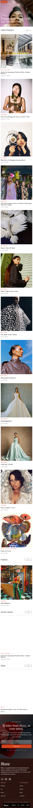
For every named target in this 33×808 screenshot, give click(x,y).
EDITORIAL (4, 289)
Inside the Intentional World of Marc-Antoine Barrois (15, 72)
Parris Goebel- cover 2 (8, 507)
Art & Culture (5, 70)
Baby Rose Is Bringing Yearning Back (13, 160)
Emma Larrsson (6, 551)
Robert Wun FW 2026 (8, 248)
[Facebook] (6, 779)
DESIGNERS (4, 419)
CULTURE (3, 505)
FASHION (3, 601)
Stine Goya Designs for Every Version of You (15, 117)
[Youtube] (9, 779)
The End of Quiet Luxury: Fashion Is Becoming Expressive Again (16, 204)
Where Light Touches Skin (9, 291)
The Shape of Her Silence (9, 334)
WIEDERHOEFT (6, 421)
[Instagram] (2, 779)
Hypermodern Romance (8, 378)
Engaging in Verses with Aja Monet (16, 20)
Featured (4, 2)
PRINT (2, 707)
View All (28, 30)
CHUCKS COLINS (7, 464)
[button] (26, 559)
